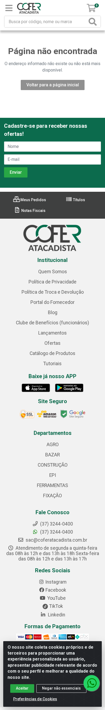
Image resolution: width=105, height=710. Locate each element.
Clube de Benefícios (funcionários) (52, 322)
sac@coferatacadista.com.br (55, 540)
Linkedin (56, 614)
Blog (52, 312)
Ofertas (52, 343)
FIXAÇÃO (52, 495)
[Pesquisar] (93, 21)
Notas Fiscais (33, 210)
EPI (52, 475)
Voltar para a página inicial (52, 84)
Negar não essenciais (61, 688)
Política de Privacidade (52, 282)
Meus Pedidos (33, 200)
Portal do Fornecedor (52, 302)
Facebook (56, 590)
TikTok (55, 606)
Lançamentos (52, 333)
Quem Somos (52, 271)
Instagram (55, 582)
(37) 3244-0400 (56, 532)
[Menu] (9, 8)
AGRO (53, 444)
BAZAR (52, 454)
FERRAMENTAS (52, 485)
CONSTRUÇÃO (53, 465)
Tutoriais (52, 363)
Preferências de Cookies (35, 699)
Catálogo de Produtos (52, 353)
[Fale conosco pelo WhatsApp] (91, 683)
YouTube (56, 598)
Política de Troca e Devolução (53, 292)
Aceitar (22, 688)
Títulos (78, 200)
